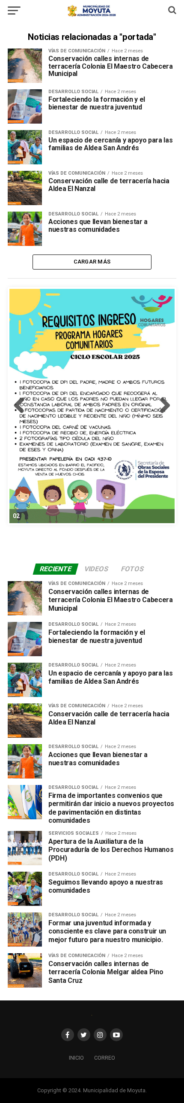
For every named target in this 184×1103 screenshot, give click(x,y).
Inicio (76, 1058)
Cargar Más (92, 261)
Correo (104, 1058)
